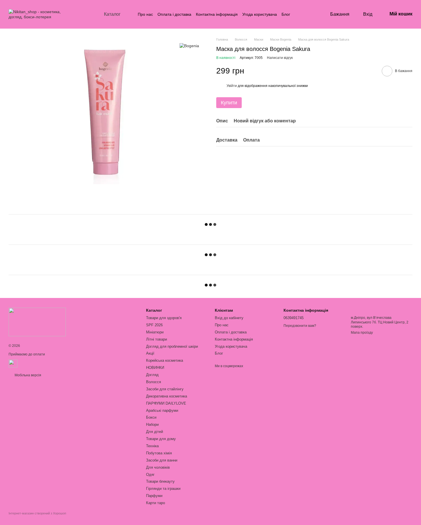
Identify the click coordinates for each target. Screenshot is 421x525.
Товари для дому (161, 439)
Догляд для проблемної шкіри (172, 346)
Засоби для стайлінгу (165, 389)
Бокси (151, 417)
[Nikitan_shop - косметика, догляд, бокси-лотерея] (37, 322)
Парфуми (154, 496)
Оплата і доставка (174, 14)
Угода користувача (259, 14)
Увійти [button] (232, 86)
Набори (152, 424)
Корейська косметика (164, 360)
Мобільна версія (27, 375)
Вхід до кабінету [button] (229, 318)
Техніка (152, 446)
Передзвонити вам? (300, 326)
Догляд (152, 375)
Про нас (145, 14)
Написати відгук (280, 58)
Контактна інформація (217, 14)
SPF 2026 (154, 325)
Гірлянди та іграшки (163, 488)
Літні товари (156, 339)
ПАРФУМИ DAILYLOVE (166, 403)
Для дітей (154, 431)
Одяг (150, 474)
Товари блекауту (160, 481)
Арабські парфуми (162, 410)
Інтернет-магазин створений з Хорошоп (37, 513)
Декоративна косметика (166, 396)
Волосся (153, 382)
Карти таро (155, 503)
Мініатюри (155, 332)
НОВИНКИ (155, 367)
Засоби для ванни (161, 460)
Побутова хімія (159, 453)
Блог (286, 14)
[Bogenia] (189, 45)
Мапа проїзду (362, 333)
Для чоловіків (158, 467)
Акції (150, 353)
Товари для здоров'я (164, 318)
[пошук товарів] (300, 14)
